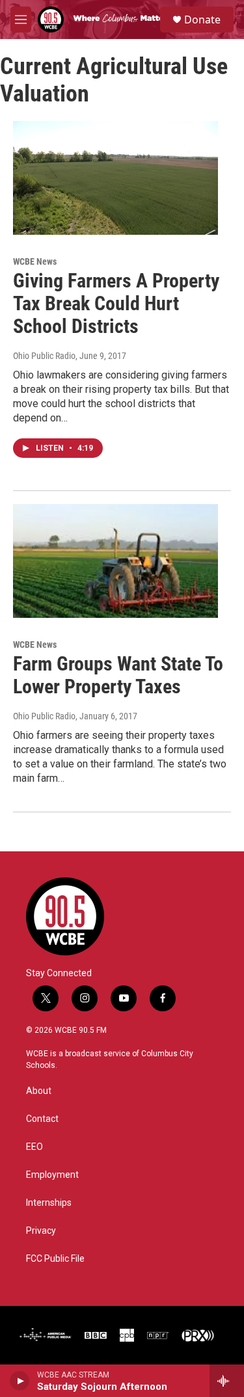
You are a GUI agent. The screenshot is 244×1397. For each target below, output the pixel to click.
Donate (202, 19)
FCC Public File (55, 1259)
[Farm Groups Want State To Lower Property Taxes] (115, 561)
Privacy (41, 1231)
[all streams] (227, 1380)
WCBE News (35, 261)
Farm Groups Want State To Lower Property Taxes (118, 675)
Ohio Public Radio (44, 356)
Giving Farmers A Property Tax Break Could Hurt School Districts (116, 303)
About (38, 1091)
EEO (34, 1147)
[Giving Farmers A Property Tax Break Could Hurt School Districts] (115, 178)
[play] (20, 1380)
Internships (49, 1203)
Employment (52, 1175)
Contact (42, 1119)
